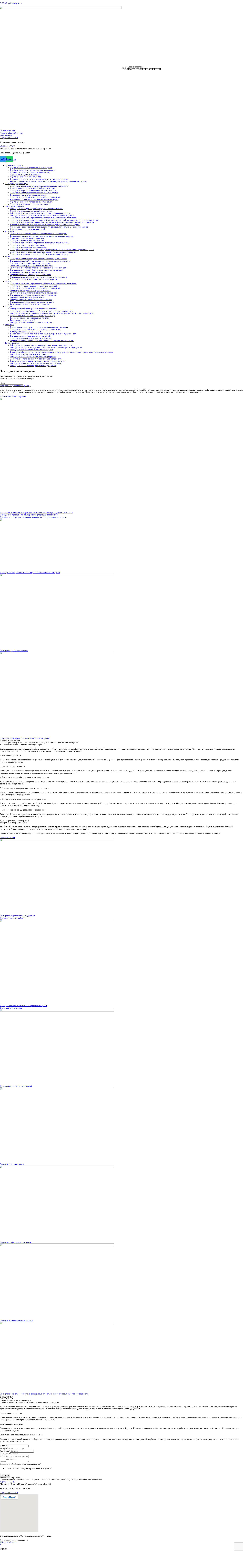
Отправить (5, 1475)
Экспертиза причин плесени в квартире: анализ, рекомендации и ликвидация (43, 252)
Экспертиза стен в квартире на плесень (27, 245)
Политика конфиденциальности (14, 1540)
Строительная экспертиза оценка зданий (27, 229)
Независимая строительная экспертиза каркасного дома (34, 199)
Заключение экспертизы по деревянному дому (30, 263)
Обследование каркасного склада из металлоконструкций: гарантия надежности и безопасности (52, 313)
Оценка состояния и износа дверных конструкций (32, 302)
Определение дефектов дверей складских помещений (33, 309)
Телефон (4, 1448)
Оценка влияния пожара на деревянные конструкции (33, 295)
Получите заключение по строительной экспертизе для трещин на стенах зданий (45, 224)
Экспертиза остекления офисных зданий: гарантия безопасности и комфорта (43, 218)
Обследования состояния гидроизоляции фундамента (33, 366)
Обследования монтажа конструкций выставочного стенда (35, 363)
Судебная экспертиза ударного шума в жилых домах (32, 170)
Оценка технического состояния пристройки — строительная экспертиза (42, 341)
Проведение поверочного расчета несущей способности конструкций (30, 572)
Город (2, 1456)
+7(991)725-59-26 (7, 146)
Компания (5, 1451)
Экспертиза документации (16, 184)
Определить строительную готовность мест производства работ (37, 361)
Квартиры (9, 231)
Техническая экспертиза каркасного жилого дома (31, 265)
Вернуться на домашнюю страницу (15, 386)
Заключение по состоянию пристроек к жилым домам (33, 279)
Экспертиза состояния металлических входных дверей (33, 286)
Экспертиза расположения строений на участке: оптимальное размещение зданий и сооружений (52, 222)
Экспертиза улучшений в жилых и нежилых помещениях (35, 197)
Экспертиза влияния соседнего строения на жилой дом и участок (38, 259)
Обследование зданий (14, 206)
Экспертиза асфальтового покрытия (15, 1242)
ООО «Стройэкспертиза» (11, 3)
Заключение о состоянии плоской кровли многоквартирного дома (38, 234)
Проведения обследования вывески (25, 331)
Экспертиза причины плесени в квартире (28, 247)
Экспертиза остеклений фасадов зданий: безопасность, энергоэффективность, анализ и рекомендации (54, 220)
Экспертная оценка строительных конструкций (30, 338)
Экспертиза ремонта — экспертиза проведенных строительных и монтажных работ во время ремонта (44, 1394)
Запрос (3, 1462)
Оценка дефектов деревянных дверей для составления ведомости (38, 277)
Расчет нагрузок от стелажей (22, 320)
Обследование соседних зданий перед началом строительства (36, 209)
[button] (7, 131)
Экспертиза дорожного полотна (14, 651)
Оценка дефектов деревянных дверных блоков (30, 290)
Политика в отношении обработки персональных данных (25, 1473)
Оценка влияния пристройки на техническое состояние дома (36, 270)
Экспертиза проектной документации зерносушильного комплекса (39, 186)
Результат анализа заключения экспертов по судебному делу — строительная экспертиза (48, 181)
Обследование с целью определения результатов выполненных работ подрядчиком (46, 347)
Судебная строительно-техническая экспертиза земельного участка (39, 179)
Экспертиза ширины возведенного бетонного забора (33, 190)
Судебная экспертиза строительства (25, 177)
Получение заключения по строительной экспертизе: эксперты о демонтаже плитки (36, 512)
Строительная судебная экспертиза (25, 174)
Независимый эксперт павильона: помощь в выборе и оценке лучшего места (43, 334)
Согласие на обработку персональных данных (20, 1464)
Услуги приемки (12, 343)
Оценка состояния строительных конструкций (30, 336)
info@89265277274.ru (9, 138)
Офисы (8, 281)
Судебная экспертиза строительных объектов (29, 172)
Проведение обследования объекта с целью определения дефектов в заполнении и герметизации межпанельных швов (61, 352)
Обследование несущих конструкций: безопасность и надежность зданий (42, 215)
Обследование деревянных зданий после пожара (31, 211)
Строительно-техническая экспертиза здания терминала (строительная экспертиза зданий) (49, 227)
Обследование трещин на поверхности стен (29, 354)
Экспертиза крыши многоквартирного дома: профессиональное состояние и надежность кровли (52, 250)
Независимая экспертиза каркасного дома (28, 195)
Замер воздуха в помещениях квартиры (27, 238)
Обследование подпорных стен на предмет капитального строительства (41, 345)
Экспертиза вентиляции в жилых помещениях (30, 204)
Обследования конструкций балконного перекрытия (33, 356)
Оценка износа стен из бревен (13, 918)
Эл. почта (5, 1454)
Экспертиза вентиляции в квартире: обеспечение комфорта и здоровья (40, 254)
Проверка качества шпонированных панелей (29, 318)
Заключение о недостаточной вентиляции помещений (33, 293)
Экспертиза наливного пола (12, 1164)
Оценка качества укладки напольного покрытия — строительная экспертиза (33, 517)
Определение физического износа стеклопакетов (31, 300)
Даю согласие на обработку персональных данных (29, 1468)
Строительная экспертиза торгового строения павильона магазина (39, 327)
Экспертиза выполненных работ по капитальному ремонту (35, 359)
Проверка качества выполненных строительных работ (23, 1006)
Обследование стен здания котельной (16, 1086)
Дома (7, 256)
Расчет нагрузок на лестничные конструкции (29, 304)
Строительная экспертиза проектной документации (32, 188)
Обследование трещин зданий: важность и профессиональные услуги (40, 213)
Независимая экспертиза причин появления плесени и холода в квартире (42, 236)
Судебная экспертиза (14, 165)
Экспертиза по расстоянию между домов (17, 916)
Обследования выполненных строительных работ (31, 322)
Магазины (9, 325)
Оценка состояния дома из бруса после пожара (30, 275)
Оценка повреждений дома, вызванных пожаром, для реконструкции (40, 261)
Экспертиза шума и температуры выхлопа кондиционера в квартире (39, 243)
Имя (2, 1446)
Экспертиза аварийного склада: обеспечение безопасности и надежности (42, 311)
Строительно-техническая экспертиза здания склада (32, 315)
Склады (8, 306)
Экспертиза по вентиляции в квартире (27, 240)
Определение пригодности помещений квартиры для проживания (28, 515)
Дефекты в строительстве (11, 1008)
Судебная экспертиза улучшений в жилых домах (31, 168)
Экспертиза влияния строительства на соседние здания (34, 193)
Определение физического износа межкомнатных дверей (24, 738)
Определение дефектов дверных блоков (27, 297)
